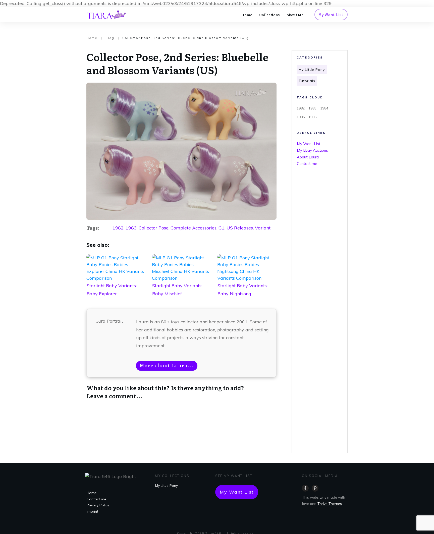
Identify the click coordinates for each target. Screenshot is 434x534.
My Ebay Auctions (312, 150)
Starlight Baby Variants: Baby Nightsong (247, 279)
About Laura (308, 157)
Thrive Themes (329, 503)
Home (92, 493)
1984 (324, 108)
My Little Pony (312, 69)
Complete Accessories (193, 228)
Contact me (307, 163)
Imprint (92, 511)
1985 (301, 117)
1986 (312, 117)
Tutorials (307, 81)
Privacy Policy (98, 505)
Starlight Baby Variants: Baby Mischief (181, 279)
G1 (222, 228)
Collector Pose (154, 228)
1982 (118, 228)
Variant (262, 228)
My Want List (308, 143)
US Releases (240, 228)
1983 (131, 228)
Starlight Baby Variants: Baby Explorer (116, 279)
